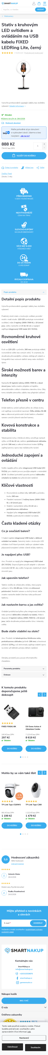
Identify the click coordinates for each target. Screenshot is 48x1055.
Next (44, 695)
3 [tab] (25, 757)
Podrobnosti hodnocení (33, 53)
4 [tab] (27, 757)
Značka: (7, 174)
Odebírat (38, 923)
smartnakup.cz (26, 978)
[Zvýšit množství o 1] (44, 144)
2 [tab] (23, 757)
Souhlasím (35, 1047)
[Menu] (44, 3)
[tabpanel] (12, 726)
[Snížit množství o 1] (44, 147)
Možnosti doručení (13, 123)
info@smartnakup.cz (24, 969)
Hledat (40, 9)
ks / (24, 1000)
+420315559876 (26, 973)
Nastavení (24, 1038)
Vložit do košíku (26, 155)
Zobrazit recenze (17, 864)
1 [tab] (20, 757)
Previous (40, 695)
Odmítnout (12, 1046)
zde (29, 1031)
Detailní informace (16, 106)
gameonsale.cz (26, 982)
